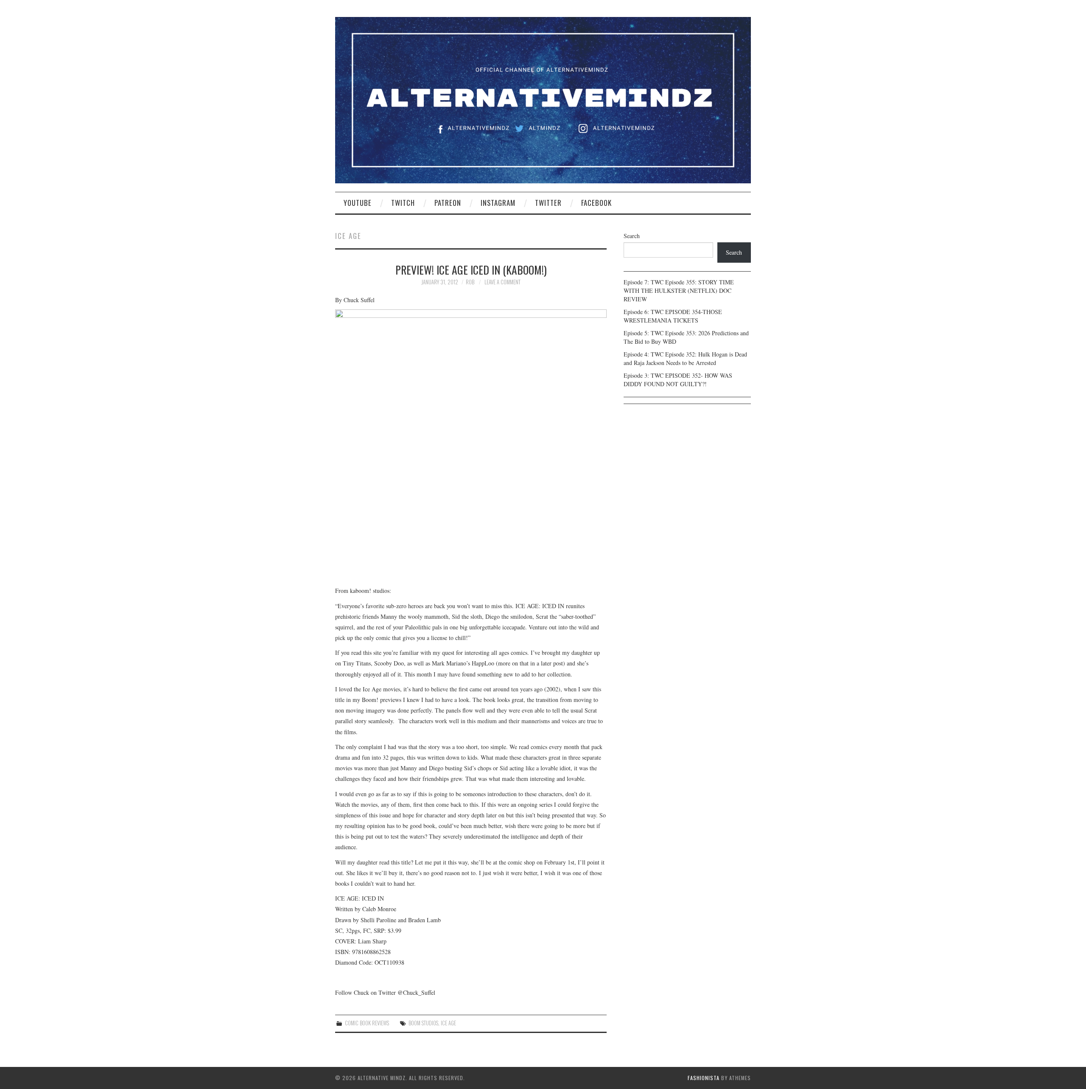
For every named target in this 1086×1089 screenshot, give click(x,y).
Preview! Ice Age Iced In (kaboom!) (471, 269)
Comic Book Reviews (367, 1023)
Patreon (447, 202)
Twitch (403, 202)
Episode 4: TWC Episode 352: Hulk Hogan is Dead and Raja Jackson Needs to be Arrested (685, 358)
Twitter (548, 202)
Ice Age (448, 1023)
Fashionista (703, 1078)
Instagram (498, 202)
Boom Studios (423, 1023)
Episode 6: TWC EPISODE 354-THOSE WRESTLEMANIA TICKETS (673, 316)
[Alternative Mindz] (543, 99)
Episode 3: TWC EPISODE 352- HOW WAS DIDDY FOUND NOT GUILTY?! (678, 379)
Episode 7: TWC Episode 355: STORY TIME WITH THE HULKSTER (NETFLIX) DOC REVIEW (679, 290)
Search (632, 236)
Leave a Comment (502, 282)
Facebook (596, 202)
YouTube (358, 202)
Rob (470, 282)
